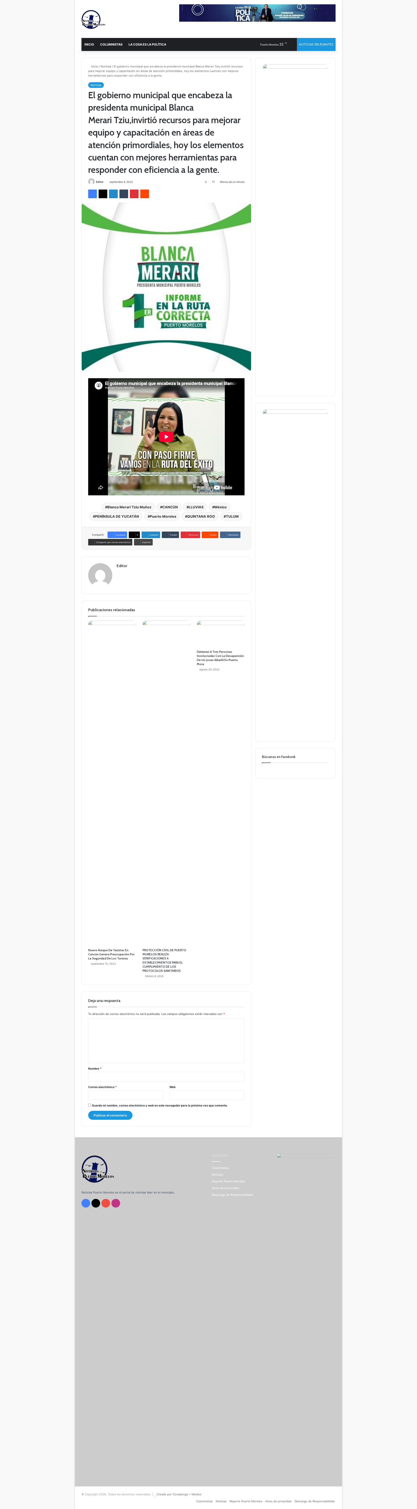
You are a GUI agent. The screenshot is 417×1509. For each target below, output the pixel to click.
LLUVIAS (196, 507)
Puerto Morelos (163, 516)
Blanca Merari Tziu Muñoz (129, 507)
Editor (100, 181)
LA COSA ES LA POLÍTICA (147, 44)
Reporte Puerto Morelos (228, 1181)
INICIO (89, 44)
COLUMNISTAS (111, 44)
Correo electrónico (102, 1087)
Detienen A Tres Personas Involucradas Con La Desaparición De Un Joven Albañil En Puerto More (220, 658)
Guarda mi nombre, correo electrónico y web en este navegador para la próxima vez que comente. (160, 1105)
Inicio (94, 66)
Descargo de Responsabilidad (232, 1194)
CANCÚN (170, 507)
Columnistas (220, 1168)
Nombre (94, 1068)
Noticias (106, 66)
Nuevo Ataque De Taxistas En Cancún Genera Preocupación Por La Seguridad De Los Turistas (111, 954)
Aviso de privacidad (225, 1188)
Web (172, 1087)
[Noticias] (93, 19)
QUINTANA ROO (201, 516)
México (220, 507)
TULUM (232, 516)
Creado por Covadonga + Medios (179, 1494)
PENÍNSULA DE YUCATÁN (117, 516)
